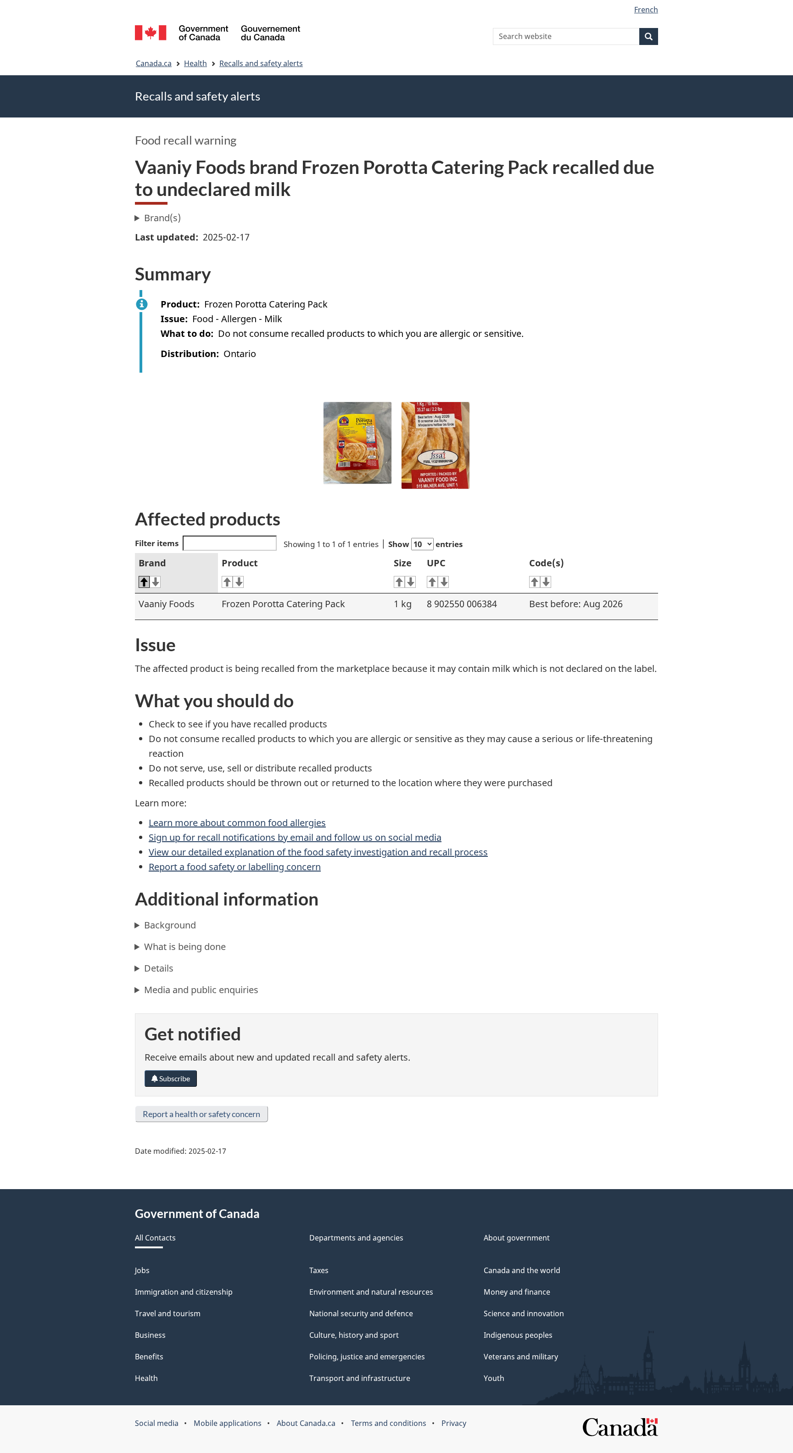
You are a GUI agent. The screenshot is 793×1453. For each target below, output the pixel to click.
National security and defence (361, 1313)
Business (150, 1335)
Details (158, 968)
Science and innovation (524, 1313)
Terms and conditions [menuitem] (388, 1423)
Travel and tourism (168, 1313)
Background (170, 925)
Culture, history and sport (354, 1335)
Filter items (157, 543)
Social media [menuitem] (157, 1423)
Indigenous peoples (518, 1335)
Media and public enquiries (201, 990)
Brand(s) (162, 218)
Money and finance (517, 1292)
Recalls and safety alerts (261, 63)
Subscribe (174, 1078)
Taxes (319, 1270)
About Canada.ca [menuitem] (306, 1423)
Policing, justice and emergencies (367, 1357)
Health (195, 63)
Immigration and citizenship (184, 1292)
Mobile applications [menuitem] (228, 1423)
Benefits (149, 1357)
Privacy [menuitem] (453, 1423)
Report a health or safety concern (201, 1114)
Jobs (142, 1270)
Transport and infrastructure (359, 1378)
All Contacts (155, 1238)
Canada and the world (522, 1270)
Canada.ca (154, 63)
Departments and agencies (356, 1238)
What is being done (185, 946)
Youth (494, 1378)
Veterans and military (521, 1357)
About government (517, 1238)
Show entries (425, 544)
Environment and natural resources (371, 1292)
